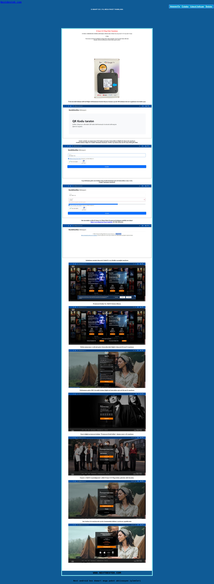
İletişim (209, 6)
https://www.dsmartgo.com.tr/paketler (102, 222)
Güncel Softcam (197, 6)
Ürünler (185, 6)
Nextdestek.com (11, 2)
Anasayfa (175, 6)
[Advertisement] (107, 19)
